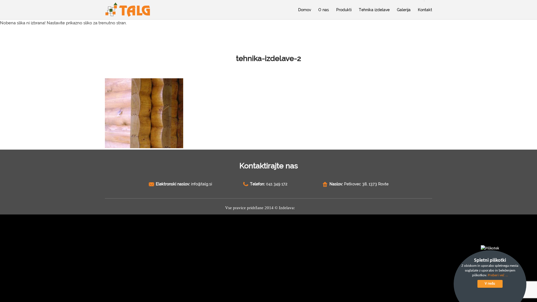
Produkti (344, 10)
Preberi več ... (498, 275)
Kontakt (425, 10)
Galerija (404, 10)
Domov (304, 10)
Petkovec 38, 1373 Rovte (366, 184)
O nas (323, 10)
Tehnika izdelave (374, 10)
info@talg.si (201, 184)
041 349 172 (277, 184)
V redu (490, 284)
